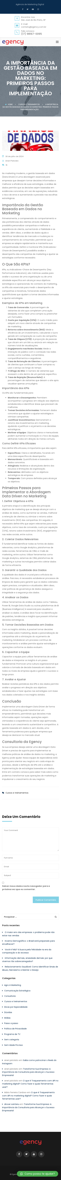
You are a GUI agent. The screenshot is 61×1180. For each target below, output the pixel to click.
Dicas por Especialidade (16, 1007)
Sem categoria (11, 1039)
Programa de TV (12, 1034)
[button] (37, 1174)
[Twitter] (27, 9)
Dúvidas (8, 1012)
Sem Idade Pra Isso (13, 1045)
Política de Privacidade (15, 1028)
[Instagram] (37, 9)
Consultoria (10, 996)
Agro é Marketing (12, 985)
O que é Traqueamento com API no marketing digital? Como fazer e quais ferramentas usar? (30, 1083)
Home (10, 104)
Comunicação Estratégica (17, 990)
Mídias (7, 1017)
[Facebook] (23, 9)
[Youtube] (32, 9)
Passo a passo (11, 1023)
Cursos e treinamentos (17, 792)
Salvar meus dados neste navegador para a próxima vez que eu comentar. (26, 888)
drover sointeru (11, 1104)
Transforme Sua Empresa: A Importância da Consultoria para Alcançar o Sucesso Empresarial (28, 1072)
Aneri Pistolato (12, 160)
